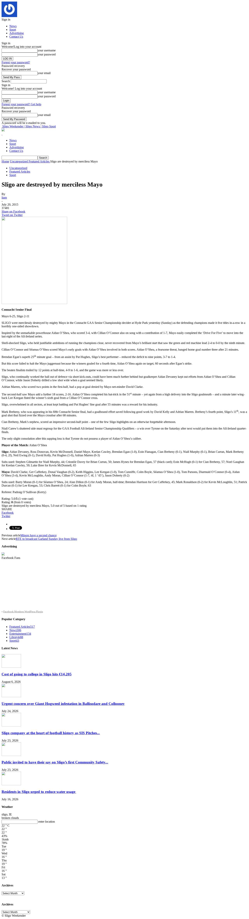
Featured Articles (19, 171)
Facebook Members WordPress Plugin (23, 611)
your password (47, 54)
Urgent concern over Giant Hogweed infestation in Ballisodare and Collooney (63, 704)
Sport (12, 29)
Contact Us (16, 36)
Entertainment (20, 633)
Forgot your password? (16, 62)
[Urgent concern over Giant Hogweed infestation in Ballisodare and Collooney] (11, 696)
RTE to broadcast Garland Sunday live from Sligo (46, 538)
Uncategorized (18, 168)
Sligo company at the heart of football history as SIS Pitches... (51, 733)
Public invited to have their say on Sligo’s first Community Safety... (55, 762)
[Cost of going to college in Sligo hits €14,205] (11, 666)
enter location (46, 821)
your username (47, 50)
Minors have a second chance (38, 535)
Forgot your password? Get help (21, 104)
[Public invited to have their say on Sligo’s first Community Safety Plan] (11, 754)
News (13, 26)
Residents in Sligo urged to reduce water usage (39, 792)
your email (44, 73)
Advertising (16, 33)
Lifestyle (16, 637)
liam (4, 197)
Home (5, 161)
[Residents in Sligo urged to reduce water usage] (11, 784)
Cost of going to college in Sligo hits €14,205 (37, 674)
